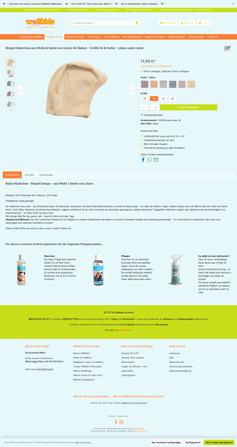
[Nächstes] (133, 90)
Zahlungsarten (128, 375)
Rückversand (127, 362)
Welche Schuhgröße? (83, 379)
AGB (171, 357)
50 (144, 98)
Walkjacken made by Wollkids (88, 362)
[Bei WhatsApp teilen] (149, 159)
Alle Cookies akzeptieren (219, 442)
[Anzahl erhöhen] (156, 107)
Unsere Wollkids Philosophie (87, 366)
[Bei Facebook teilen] (143, 159)
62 (163, 98)
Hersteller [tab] (29, 174)
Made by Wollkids (82, 357)
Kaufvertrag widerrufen (180, 366)
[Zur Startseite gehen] (40, 23)
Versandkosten (138, 428)
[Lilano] (227, 49)
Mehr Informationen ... (83, 442)
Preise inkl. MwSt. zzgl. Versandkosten (156, 66)
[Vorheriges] (21, 90)
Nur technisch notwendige (166, 442)
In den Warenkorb (188, 107)
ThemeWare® (141, 431)
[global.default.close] (233, 3)
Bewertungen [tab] (46, 174)
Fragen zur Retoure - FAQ (134, 366)
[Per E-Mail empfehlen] (156, 159)
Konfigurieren (193, 442)
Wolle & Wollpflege (82, 370)
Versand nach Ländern (132, 357)
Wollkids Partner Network (134, 403)
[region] (118, 4)
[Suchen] (137, 23)
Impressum (174, 353)
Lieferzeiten (127, 370)
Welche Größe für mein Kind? (88, 375)
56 (154, 98)
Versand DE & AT (130, 353)
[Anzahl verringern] (143, 107)
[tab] (12, 174)
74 (183, 99)
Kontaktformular (45, 369)
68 (172, 98)
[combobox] (103, 23)
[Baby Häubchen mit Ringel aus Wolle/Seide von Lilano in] (77, 90)
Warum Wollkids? (81, 353)
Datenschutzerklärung (180, 370)
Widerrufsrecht (176, 362)
